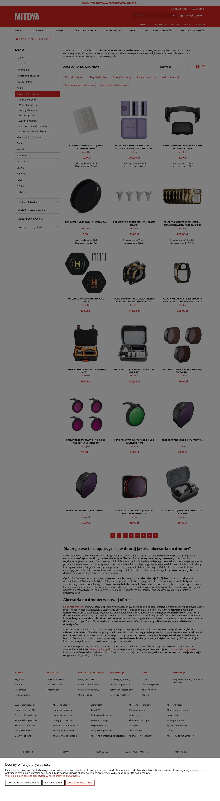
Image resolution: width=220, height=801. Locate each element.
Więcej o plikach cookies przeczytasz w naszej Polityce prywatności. (42, 775)
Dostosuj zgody (53, 783)
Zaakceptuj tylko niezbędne (23, 783)
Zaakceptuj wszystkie (79, 783)
